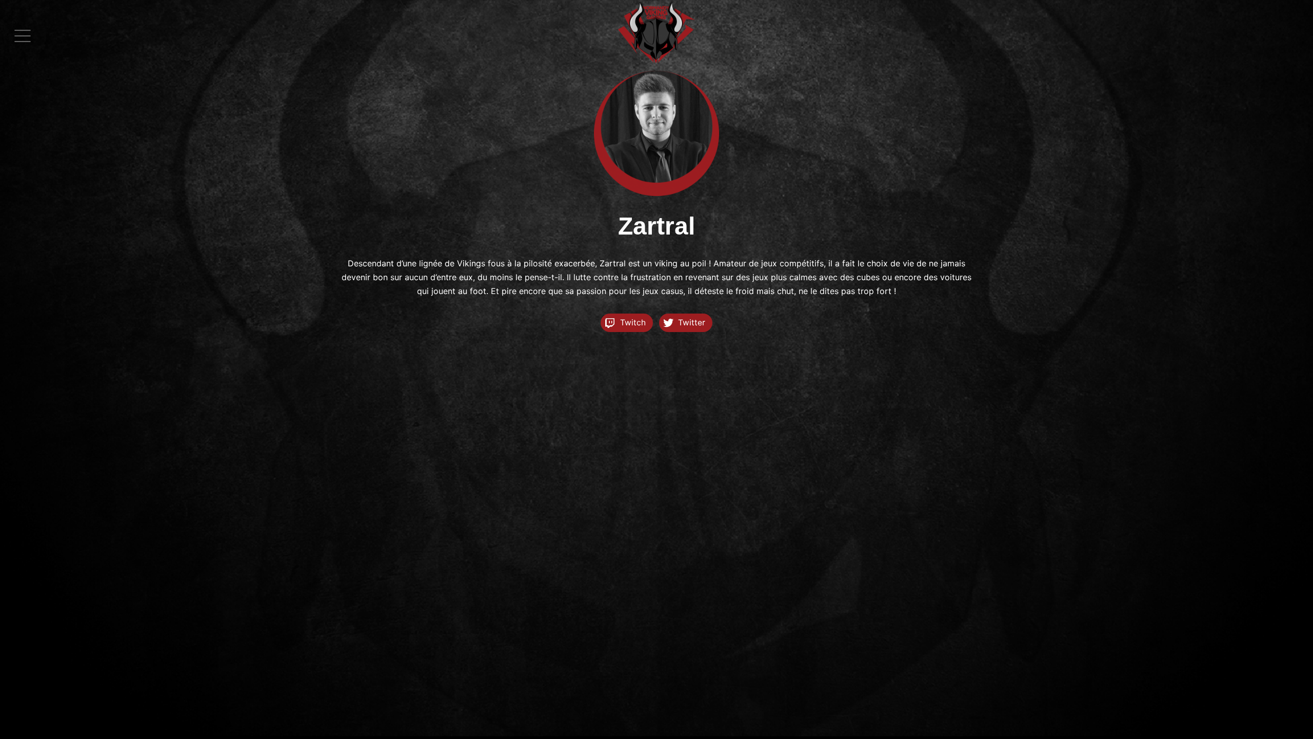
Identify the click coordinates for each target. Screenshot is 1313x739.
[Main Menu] (22, 36)
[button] (22, 36)
